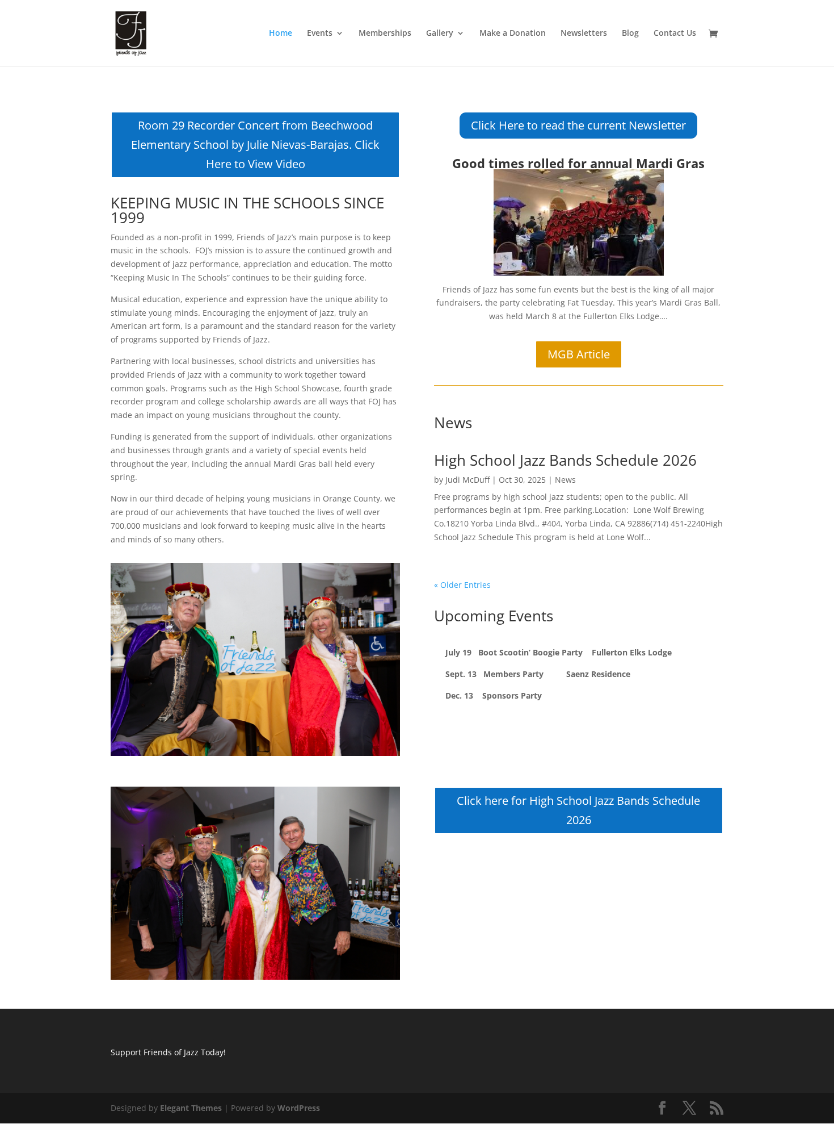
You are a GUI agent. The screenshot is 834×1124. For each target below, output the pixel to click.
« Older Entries (462, 584)
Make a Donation (512, 33)
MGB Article (578, 354)
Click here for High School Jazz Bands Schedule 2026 (578, 810)
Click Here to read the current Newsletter (578, 125)
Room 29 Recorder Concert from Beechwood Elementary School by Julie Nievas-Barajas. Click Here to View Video (255, 145)
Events (319, 33)
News (565, 479)
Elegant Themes (191, 1107)
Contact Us (675, 33)
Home (280, 33)
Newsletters (584, 33)
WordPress (298, 1107)
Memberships (385, 33)
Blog (630, 33)
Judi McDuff (467, 479)
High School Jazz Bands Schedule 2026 (565, 460)
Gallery (439, 33)
